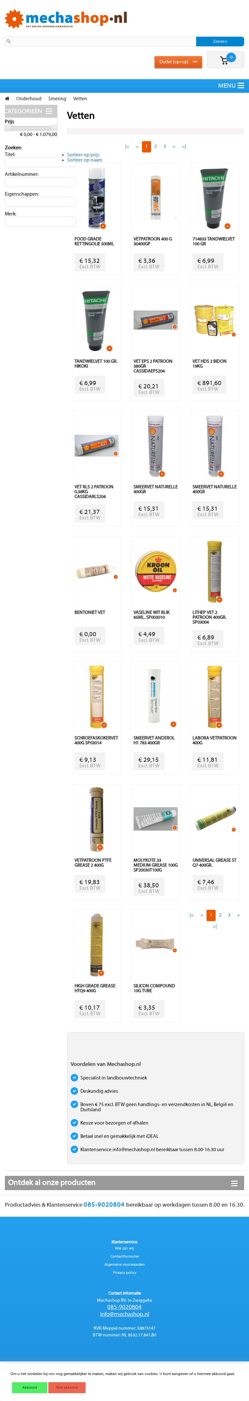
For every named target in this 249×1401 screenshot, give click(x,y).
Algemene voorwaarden (124, 1265)
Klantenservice (124, 1242)
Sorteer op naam (84, 160)
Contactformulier (124, 1257)
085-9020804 (124, 1307)
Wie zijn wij (124, 1248)
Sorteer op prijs (83, 155)
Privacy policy (124, 1273)
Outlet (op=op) (174, 62)
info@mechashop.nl (124, 1314)
